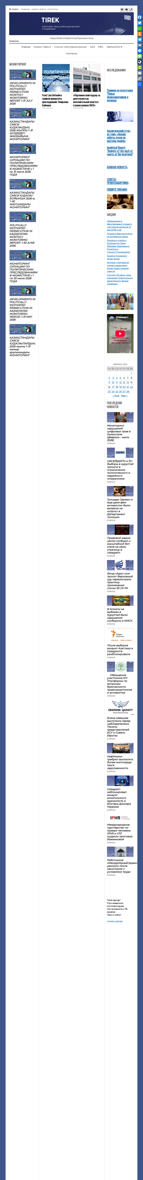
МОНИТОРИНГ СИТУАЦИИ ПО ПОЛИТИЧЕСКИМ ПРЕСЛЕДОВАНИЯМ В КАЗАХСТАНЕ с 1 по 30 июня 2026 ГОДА (22, 272)
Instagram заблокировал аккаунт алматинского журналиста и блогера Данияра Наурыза (119, 798)
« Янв (116, 395)
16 (109, 387)
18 (117, 387)
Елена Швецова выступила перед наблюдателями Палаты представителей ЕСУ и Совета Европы (118, 726)
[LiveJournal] (139, 62)
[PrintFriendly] (139, 67)
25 (116, 391)
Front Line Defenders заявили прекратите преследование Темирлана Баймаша (55, 100)
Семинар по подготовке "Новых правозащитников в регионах (120, 95)
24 (113, 391)
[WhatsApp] (139, 28)
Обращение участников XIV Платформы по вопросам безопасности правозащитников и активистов (119, 684)
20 (124, 387)
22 (131, 387)
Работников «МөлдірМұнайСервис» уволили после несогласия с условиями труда (120, 866)
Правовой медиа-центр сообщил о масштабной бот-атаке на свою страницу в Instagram (119, 545)
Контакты (53, 9)
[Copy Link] (139, 78)
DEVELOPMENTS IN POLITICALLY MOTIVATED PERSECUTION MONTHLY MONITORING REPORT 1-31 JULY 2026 (22, 93)
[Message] (139, 56)
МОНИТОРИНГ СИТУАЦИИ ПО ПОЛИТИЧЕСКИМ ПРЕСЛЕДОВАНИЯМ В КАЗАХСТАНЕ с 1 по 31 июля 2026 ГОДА (22, 166)
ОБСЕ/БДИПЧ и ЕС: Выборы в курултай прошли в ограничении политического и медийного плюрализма (120, 470)
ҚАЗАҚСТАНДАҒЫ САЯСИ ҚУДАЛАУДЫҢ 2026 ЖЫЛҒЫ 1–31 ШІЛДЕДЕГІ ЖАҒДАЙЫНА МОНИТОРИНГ (21, 130)
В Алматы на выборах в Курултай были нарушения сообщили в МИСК (119, 615)
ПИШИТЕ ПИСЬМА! (117, 189)
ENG (100, 47)
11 (117, 382)
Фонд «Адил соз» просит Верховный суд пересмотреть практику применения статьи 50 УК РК (120, 581)
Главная (25, 9)
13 (124, 382)
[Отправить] (139, 84)
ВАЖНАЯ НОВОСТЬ (117, 167)
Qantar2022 (113, 47)
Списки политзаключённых (70, 47)
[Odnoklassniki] (139, 34)
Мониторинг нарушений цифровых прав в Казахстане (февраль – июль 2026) (118, 433)
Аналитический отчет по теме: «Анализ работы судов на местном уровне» (119, 135)
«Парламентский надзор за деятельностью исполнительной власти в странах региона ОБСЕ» (86, 100)
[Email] (139, 73)
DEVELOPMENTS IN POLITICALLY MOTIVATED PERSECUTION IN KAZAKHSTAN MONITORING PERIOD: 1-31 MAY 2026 (22, 309)
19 (120, 387)
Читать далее (115, 921)
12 (120, 382)
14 (128, 382)
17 (113, 387)
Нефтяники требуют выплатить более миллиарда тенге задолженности (120, 762)
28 (127, 391)
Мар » (124, 395)
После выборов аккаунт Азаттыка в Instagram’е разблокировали (120, 650)
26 (120, 391)
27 (124, 391)
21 (128, 387)
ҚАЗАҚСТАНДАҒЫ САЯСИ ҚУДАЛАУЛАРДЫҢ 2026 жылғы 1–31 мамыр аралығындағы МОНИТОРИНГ (22, 346)
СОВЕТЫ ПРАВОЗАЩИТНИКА (117, 181)
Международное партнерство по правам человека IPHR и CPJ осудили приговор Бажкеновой (119, 832)
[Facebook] (139, 17)
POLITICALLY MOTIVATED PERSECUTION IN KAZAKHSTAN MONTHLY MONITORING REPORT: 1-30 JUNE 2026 (21, 235)
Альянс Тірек (37, 9)
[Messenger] (139, 50)
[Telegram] (139, 39)
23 (109, 391)
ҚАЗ (92, 47)
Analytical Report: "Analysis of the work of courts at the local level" (120, 150)
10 (113, 382)
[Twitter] (139, 23)
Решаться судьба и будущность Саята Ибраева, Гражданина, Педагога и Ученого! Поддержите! (118, 246)
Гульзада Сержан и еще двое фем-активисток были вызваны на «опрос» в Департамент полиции (120, 508)
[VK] (139, 45)
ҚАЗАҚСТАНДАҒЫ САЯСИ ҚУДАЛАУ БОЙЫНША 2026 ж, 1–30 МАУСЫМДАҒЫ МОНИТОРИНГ (22, 200)
